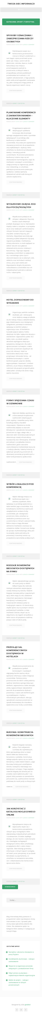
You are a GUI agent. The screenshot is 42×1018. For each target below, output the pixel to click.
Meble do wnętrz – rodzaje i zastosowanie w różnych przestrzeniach (19, 982)
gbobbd (27, 1005)
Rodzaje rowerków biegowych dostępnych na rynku (20, 568)
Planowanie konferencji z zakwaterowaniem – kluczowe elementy (21, 115)
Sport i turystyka (19, 103)
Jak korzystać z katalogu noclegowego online (20, 811)
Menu (21, 10)
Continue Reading (15, 90)
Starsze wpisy (10, 887)
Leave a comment (28, 44)
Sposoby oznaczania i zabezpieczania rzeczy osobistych (19, 38)
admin (17, 44)
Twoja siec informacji (21, 3)
